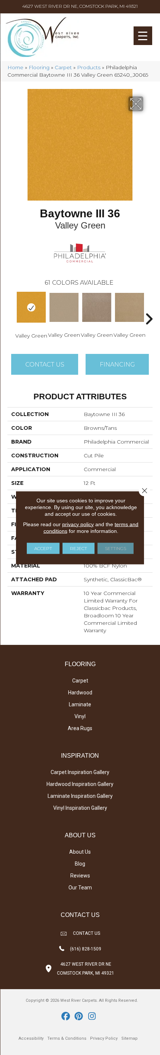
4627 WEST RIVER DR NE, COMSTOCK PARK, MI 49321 (80, 6)
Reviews (80, 876)
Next (148, 307)
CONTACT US (86, 933)
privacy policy (78, 524)
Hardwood (80, 693)
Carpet (63, 67)
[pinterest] (79, 1017)
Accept (43, 548)
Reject (78, 548)
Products (88, 67)
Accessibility (31, 1038)
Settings (115, 548)
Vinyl (80, 716)
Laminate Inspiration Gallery (80, 796)
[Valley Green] (31, 307)
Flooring (39, 67)
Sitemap (129, 1038)
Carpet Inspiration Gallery (80, 772)
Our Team (80, 888)
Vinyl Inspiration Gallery (80, 808)
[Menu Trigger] (143, 35)
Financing (117, 364)
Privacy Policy (104, 1038)
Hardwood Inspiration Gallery (80, 784)
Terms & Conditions (66, 1038)
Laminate (80, 704)
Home (15, 67)
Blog (80, 864)
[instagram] (92, 1017)
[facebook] (66, 1017)
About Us (80, 852)
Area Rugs (80, 728)
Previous (11, 307)
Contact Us (44, 364)
